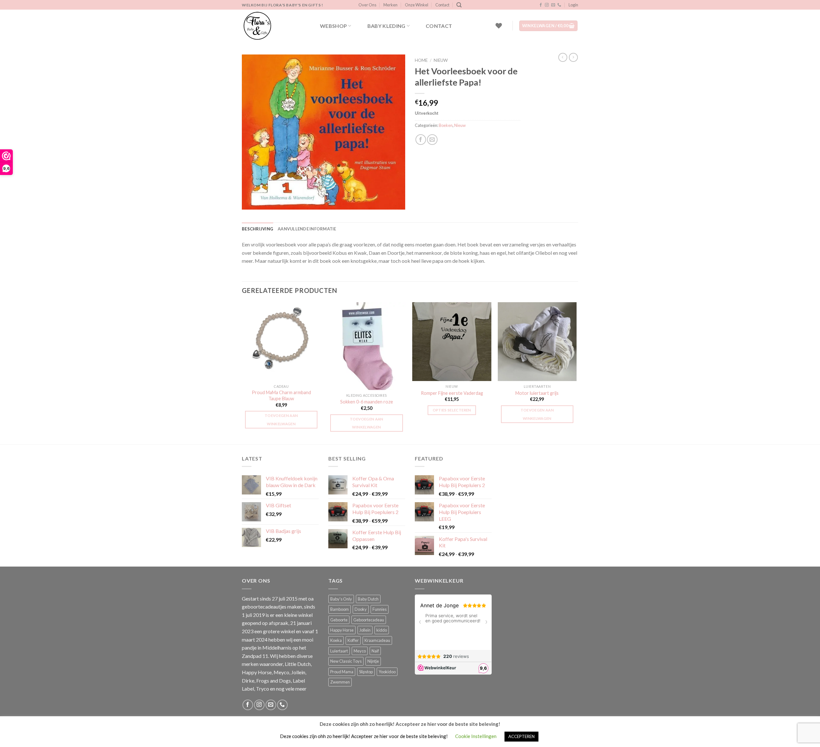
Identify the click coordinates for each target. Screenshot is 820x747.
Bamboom (339, 609)
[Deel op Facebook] (420, 139)
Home (421, 60)
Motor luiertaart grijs (537, 393)
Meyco (360, 650)
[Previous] (242, 373)
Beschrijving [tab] (257, 228)
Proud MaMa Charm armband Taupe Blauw (281, 395)
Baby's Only (341, 599)
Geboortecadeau (368, 619)
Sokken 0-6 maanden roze (366, 401)
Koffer (353, 640)
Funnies (380, 609)
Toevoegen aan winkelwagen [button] (281, 419)
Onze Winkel (416, 4)
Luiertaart (339, 650)
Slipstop (366, 671)
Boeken (446, 125)
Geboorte (339, 619)
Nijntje (373, 661)
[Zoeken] (459, 5)
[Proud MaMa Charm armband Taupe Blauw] (281, 341)
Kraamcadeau (377, 640)
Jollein (365, 630)
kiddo (381, 630)
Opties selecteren (452, 410)
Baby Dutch (368, 599)
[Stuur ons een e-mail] (553, 5)
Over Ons (367, 4)
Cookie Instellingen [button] (475, 736)
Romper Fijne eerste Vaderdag (452, 393)
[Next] (576, 373)
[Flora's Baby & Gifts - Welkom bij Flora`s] (274, 26)
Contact (442, 4)
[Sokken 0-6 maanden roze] (366, 346)
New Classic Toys (346, 661)
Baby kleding (386, 26)
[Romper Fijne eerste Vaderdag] (451, 341)
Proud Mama (341, 671)
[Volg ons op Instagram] (547, 5)
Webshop (333, 26)
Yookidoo (387, 671)
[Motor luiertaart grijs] (537, 341)
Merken (390, 4)
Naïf (375, 650)
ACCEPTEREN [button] (521, 736)
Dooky (361, 609)
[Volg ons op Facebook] (541, 5)
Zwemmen (340, 682)
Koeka (336, 640)
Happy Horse (342, 630)
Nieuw (441, 60)
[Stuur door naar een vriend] (432, 139)
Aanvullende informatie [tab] (307, 228)
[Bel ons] (559, 5)
